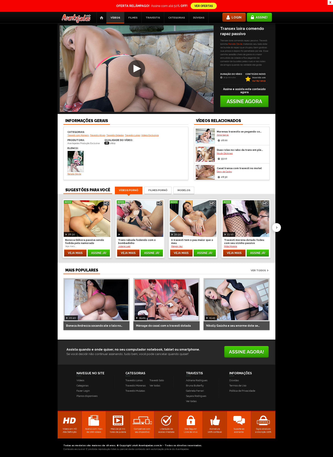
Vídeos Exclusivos (150, 135)
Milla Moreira (230, 246)
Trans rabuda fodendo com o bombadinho (137, 242)
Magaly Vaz (176, 246)
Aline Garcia (223, 135)
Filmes (132, 17)
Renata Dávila (235, 44)
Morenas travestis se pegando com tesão (240, 131)
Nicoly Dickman (225, 153)
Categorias (176, 17)
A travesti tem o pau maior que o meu (192, 242)
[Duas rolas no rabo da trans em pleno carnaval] (205, 154)
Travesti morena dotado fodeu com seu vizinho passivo (244, 242)
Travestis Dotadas (115, 135)
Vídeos (115, 17)
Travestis (153, 17)
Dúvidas (198, 17)
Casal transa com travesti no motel (239, 168)
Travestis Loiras (132, 135)
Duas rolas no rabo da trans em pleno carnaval (240, 149)
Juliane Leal (124, 246)
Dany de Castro (224, 171)
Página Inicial (101, 17)
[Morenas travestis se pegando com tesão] (205, 135)
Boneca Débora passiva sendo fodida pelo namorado (84, 242)
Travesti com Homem (78, 135)
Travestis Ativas (97, 135)
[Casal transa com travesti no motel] (205, 172)
